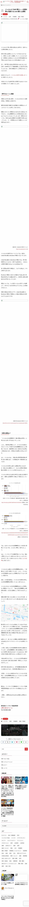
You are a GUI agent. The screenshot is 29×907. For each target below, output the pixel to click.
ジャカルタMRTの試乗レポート (19, 75)
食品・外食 (8, 866)
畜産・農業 (14, 858)
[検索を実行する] (26, 749)
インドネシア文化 (6, 837)
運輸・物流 (20, 863)
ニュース (5, 14)
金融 (26, 863)
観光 (10, 861)
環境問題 (25, 855)
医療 (14, 845)
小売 (15, 848)
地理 (18, 845)
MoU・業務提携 (11, 835)
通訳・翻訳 (21, 861)
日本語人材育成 (5, 855)
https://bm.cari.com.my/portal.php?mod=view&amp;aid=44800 (15, 423)
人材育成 (22, 843)
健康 (3, 845)
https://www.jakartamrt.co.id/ (22, 249)
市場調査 (14, 16)
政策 (7, 853)
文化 (14, 853)
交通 (10, 16)
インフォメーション (7, 761)
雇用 (3, 866)
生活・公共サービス (6, 858)
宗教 (11, 848)
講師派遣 (15, 861)
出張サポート (8, 845)
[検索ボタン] (27, 2)
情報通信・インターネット (15, 850)
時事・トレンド (13, 855)
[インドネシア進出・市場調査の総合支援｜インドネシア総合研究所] (14, 2)
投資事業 (25, 850)
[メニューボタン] (1, 2)
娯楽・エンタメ (5, 848)
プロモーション (5, 843)
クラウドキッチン (21, 837)
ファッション (20, 840)
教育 (10, 853)
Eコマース (4, 835)
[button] (3, 742)
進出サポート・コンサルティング (9, 863)
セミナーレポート (11, 840)
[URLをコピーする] (26, 742)
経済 (20, 858)
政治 (3, 853)
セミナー (5, 765)
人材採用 (16, 843)
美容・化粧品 (5, 861)
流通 (20, 855)
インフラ (5, 16)
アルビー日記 (6, 758)
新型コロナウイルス (21, 853)
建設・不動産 (21, 16)
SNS (18, 835)
